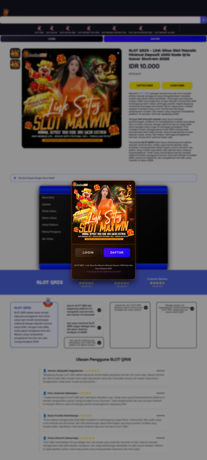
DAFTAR (117, 252)
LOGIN (88, 252)
